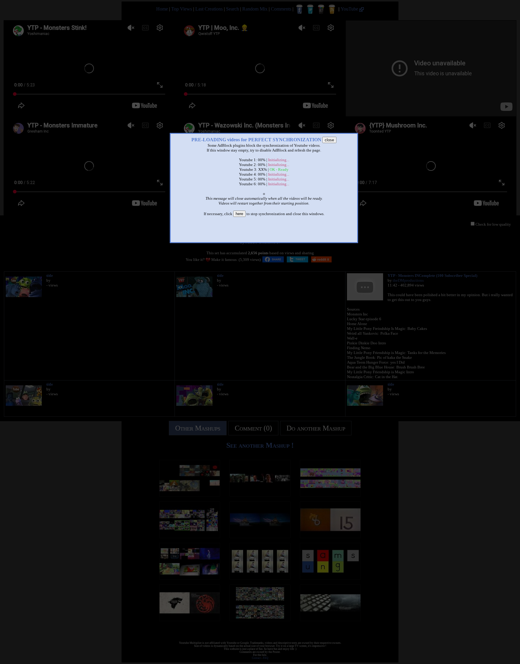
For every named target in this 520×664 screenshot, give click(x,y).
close (329, 140)
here (239, 213)
